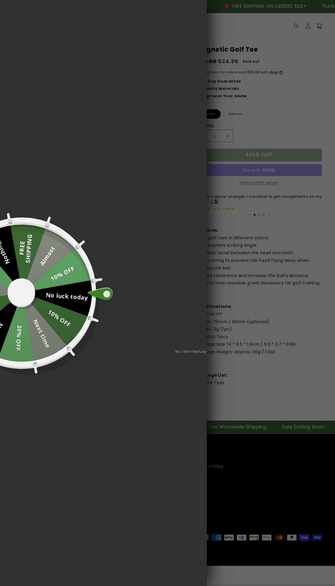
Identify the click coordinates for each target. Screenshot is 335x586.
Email (127, 300)
